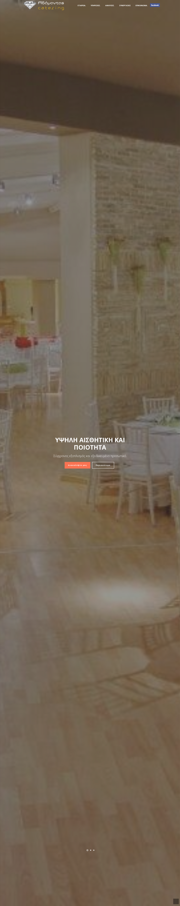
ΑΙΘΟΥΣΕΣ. (109, 5)
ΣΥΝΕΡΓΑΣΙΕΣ (125, 5)
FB (155, 5)
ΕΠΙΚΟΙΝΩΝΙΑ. (142, 5)
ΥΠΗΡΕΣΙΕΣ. (95, 5)
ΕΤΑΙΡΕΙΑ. (82, 5)
